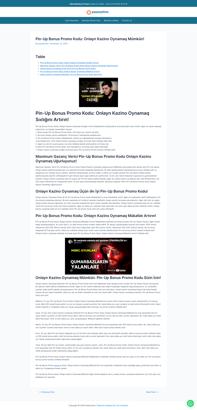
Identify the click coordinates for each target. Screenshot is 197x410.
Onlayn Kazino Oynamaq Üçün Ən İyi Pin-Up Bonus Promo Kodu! (68, 68)
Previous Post (46, 392)
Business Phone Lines (91, 20)
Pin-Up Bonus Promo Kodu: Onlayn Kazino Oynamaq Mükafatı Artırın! (70, 71)
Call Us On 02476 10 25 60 (116, 4)
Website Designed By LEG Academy (112, 405)
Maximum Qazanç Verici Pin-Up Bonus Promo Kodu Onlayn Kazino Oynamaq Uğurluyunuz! (79, 65)
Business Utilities (111, 20)
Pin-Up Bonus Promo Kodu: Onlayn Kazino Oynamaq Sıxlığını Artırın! (69, 63)
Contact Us (127, 20)
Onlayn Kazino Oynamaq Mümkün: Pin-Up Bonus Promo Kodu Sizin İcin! (71, 74)
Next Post (152, 392)
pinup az (58, 365)
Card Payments (71, 20)
